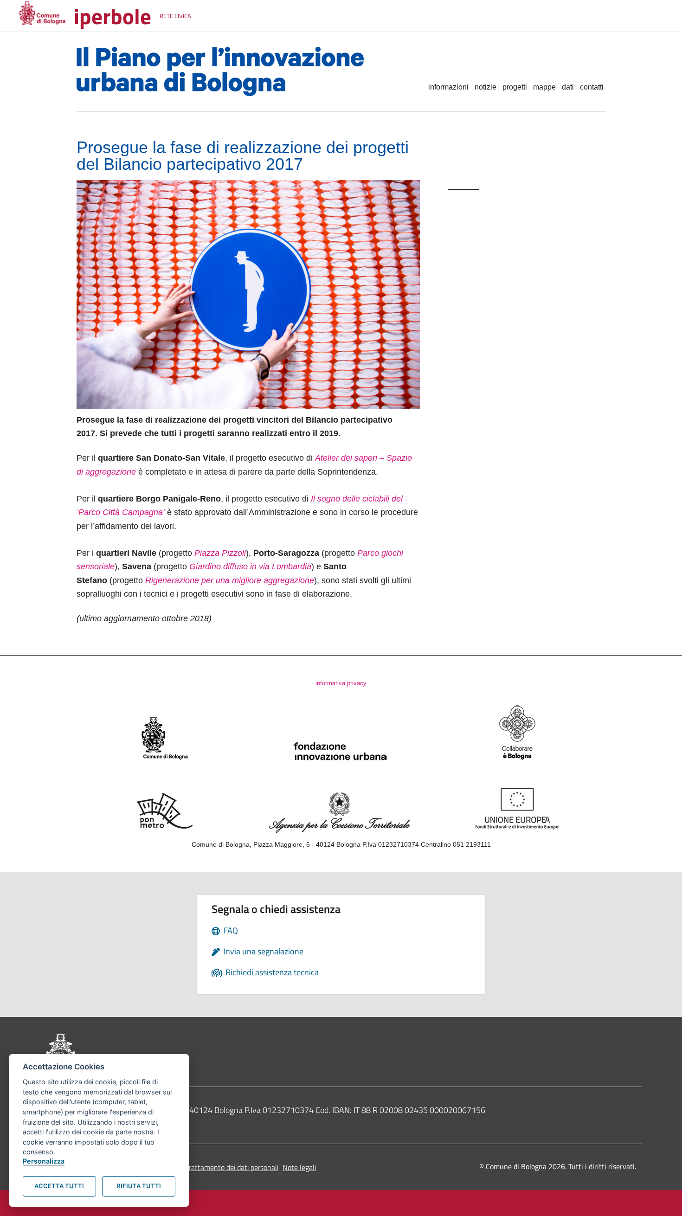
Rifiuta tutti (138, 1186)
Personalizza (43, 1161)
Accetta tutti (59, 1186)
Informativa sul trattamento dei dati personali (208, 1167)
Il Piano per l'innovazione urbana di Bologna (235, 71)
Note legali (299, 1167)
